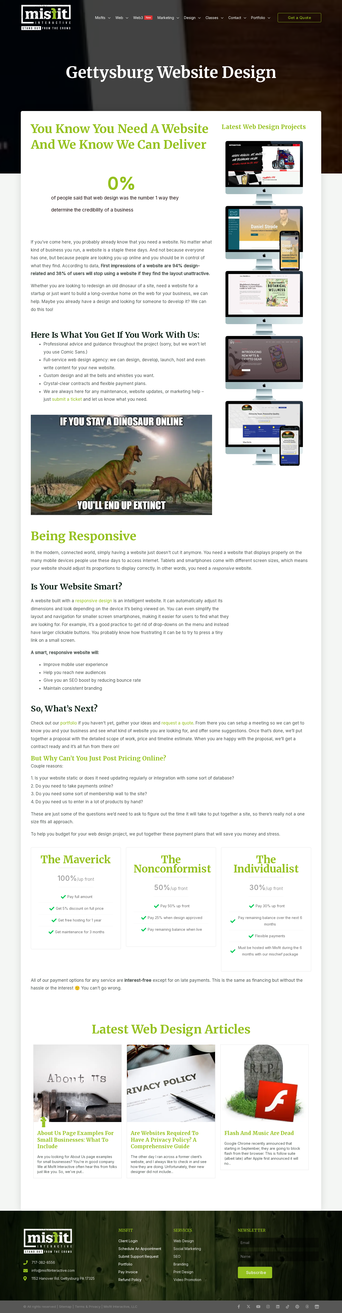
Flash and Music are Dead (259, 1133)
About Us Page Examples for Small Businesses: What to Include (75, 1140)
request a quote (177, 723)
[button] (107, 17)
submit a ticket (67, 399)
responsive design (93, 600)
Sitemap (65, 1306)
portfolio (68, 723)
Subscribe (256, 1272)
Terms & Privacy (87, 1306)
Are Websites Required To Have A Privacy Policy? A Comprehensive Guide (165, 1140)
